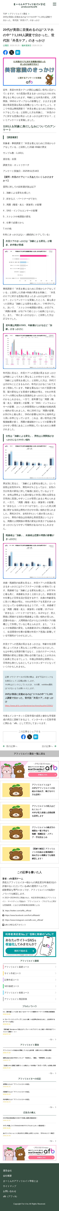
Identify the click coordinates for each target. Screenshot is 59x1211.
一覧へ (51, 1039)
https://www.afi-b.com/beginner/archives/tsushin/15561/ (29, 705)
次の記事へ (47, 746)
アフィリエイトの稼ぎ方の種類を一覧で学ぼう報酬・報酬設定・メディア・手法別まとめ (43, 832)
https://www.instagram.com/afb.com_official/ (24, 920)
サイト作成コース (12, 973)
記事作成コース (11, 980)
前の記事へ (11, 746)
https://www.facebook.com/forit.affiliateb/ (22, 915)
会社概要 (7, 1176)
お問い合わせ (9, 1191)
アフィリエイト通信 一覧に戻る (29, 754)
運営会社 (7, 1170)
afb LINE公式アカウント (15, 925)
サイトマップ (9, 1186)
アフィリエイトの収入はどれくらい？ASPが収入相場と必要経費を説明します (43, 811)
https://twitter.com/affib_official (18, 910)
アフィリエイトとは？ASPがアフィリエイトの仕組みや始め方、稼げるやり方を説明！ (43, 790)
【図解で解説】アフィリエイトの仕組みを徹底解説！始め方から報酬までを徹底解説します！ (43, 854)
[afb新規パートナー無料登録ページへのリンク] (29, 944)
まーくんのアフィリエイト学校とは (20, 1181)
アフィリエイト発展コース (16, 992)
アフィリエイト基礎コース (16, 967)
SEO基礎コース (11, 986)
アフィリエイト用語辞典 (15, 999)
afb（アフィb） (10, 1196)
